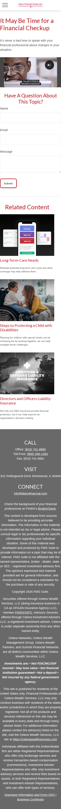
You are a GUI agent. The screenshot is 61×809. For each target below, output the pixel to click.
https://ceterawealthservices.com (35, 739)
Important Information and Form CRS (30, 795)
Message (6, 151)
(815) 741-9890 (35, 449)
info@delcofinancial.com (30, 493)
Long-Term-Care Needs (19, 260)
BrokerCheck (47, 508)
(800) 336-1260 (37, 454)
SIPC (28, 612)
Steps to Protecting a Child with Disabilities (26, 327)
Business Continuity (30, 799)
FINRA (19, 612)
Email (4, 130)
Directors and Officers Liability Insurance (25, 400)
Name (4, 108)
